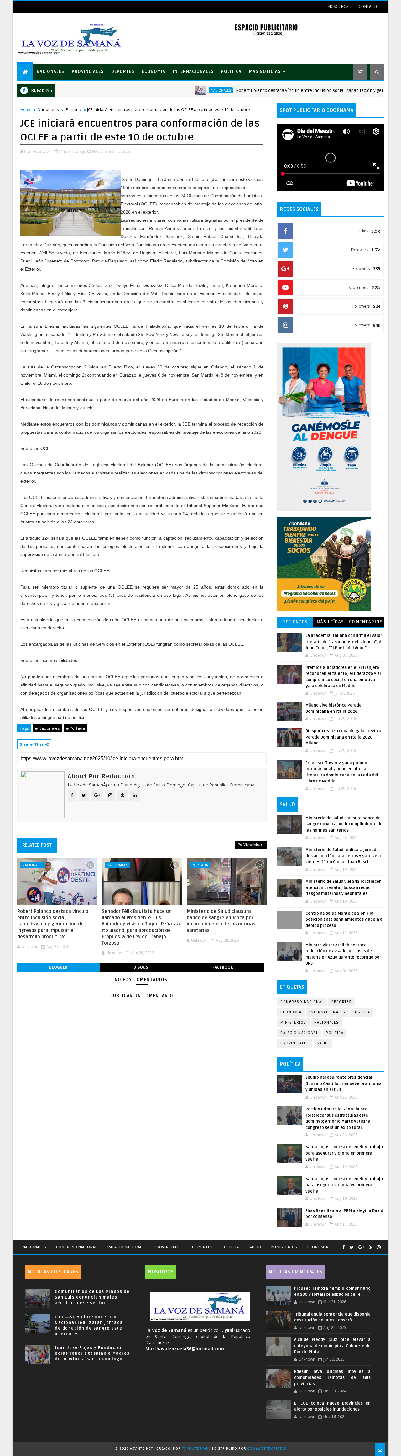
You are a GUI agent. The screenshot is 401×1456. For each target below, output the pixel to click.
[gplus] (361, 1247)
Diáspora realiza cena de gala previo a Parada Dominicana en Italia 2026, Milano (343, 737)
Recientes (295, 622)
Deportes (341, 1001)
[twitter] (351, 1247)
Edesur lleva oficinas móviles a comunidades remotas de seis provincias (332, 1377)
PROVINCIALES (88, 71)
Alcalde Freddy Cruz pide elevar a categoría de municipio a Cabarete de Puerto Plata (332, 1345)
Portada (73, 109)
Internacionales (327, 1012)
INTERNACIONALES (193, 71)
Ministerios (293, 1022)
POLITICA (231, 71)
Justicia (361, 1012)
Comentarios (366, 622)
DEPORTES (122, 71)
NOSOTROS (338, 6)
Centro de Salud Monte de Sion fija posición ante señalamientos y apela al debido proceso (344, 919)
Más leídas (330, 622)
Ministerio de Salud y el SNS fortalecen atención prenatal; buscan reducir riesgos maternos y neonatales (343, 887)
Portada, (123, 151)
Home (26, 109)
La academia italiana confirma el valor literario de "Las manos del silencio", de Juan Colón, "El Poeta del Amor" (344, 641)
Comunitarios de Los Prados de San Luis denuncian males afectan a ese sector (92, 1297)
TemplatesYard (196, 1448)
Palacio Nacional (299, 1032)
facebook (222, 967)
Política (334, 1032)
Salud (323, 1043)
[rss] (370, 1247)
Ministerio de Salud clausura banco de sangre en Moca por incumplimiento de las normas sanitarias (221, 920)
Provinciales (294, 1043)
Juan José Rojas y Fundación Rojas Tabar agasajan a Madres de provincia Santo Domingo (92, 1353)
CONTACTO (369, 6)
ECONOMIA (153, 71)
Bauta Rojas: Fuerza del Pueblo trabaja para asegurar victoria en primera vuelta (344, 1153)
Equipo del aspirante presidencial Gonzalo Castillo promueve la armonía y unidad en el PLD (343, 1083)
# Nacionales (47, 728)
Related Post (37, 845)
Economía (290, 1012)
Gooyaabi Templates (266, 1448)
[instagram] (378, 1247)
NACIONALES (50, 71)
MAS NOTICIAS (265, 71)
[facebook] (343, 1247)
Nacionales (190, 90)
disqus (140, 967)
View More (253, 844)
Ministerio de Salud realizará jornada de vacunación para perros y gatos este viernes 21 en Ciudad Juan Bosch (344, 856)
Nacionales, (103, 151)
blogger (58, 967)
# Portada (75, 728)
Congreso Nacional (302, 1001)
